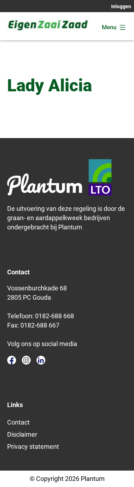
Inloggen (121, 6)
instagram (26, 360)
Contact (18, 422)
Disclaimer (22, 434)
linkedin (40, 360)
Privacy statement (33, 446)
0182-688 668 (54, 316)
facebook (11, 360)
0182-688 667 (39, 325)
